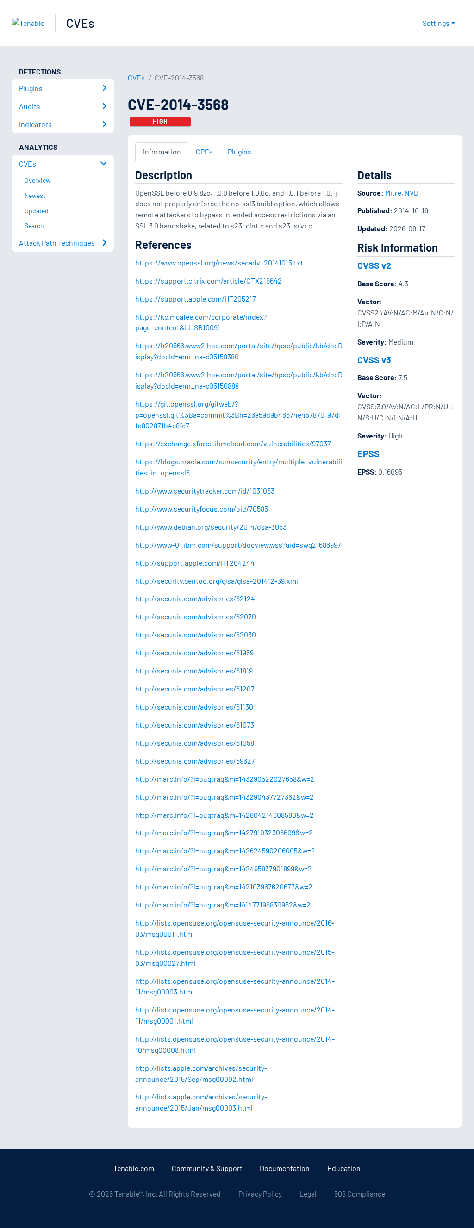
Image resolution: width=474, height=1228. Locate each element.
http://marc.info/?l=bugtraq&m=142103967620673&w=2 (223, 886)
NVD (411, 192)
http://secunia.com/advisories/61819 (194, 670)
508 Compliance (359, 1193)
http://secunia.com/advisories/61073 (194, 724)
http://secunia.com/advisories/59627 (195, 760)
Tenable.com (133, 1168)
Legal (308, 1193)
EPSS (368, 453)
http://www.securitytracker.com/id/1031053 (204, 490)
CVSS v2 (374, 265)
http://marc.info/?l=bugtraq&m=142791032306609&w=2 (224, 832)
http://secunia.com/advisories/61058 (194, 742)
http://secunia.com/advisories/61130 (194, 706)
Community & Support (207, 1168)
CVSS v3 (374, 359)
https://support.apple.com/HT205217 (195, 298)
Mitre (393, 192)
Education (344, 1168)
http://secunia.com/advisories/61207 (195, 688)
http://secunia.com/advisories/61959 (194, 652)
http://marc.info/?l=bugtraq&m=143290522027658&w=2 (224, 778)
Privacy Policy (260, 1193)
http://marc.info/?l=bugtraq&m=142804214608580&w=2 (224, 814)
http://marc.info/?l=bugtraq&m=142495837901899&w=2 (223, 868)
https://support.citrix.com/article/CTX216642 (208, 280)
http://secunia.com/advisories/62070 (195, 616)
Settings (436, 23)
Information (162, 151)
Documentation (285, 1168)
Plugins (239, 151)
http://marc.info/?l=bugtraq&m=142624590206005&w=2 (225, 850)
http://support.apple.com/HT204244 (195, 562)
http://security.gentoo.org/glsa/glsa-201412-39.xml (216, 580)
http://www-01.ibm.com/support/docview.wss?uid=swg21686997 (238, 544)
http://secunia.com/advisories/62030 (195, 634)
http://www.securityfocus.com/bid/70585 (201, 508)
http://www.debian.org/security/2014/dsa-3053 (211, 526)
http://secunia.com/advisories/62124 (195, 598)
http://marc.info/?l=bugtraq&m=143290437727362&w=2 (224, 796)
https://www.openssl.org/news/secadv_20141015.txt (219, 262)
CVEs (80, 23)
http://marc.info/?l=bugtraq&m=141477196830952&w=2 (223, 904)
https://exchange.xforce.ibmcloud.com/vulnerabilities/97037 (233, 443)
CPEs (204, 151)
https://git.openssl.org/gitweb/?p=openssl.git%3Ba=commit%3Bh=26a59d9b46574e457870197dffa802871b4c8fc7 (238, 414)
